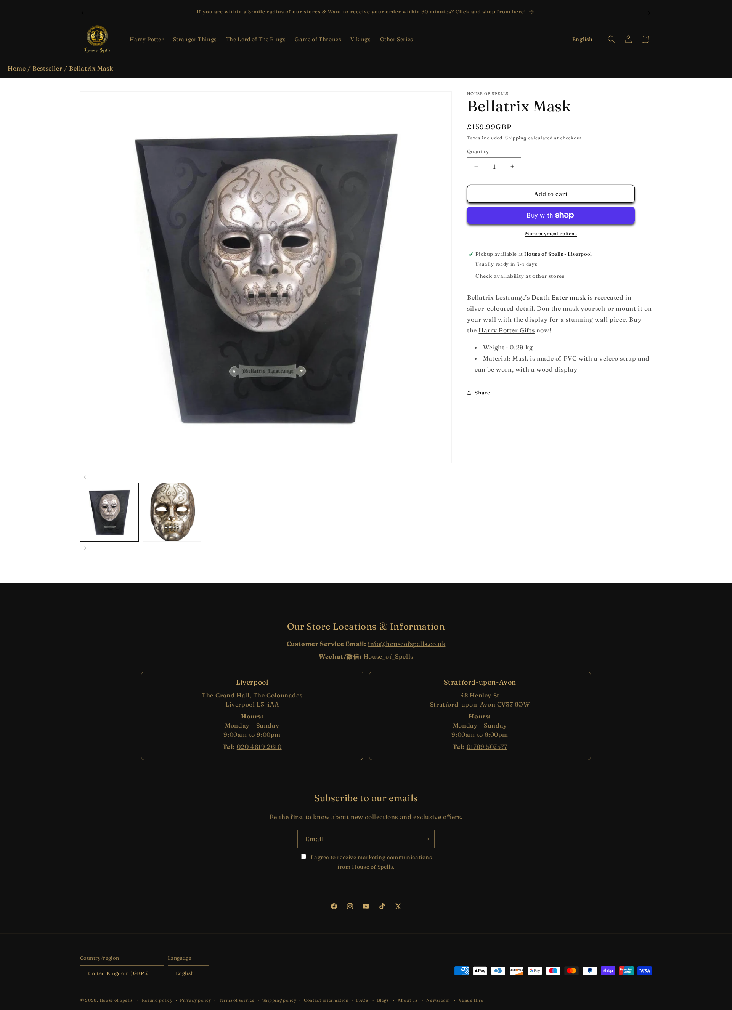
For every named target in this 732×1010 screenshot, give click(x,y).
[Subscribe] (425, 839)
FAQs (362, 1000)
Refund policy (157, 1000)
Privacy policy (195, 1000)
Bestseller (47, 68)
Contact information (326, 1000)
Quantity (478, 151)
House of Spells (116, 1000)
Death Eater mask (558, 297)
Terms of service (237, 1000)
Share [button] (482, 392)
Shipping (516, 138)
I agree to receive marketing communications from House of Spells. (370, 862)
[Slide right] (85, 547)
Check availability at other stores (520, 276)
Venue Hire (471, 1000)
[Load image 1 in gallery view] (109, 512)
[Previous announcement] (82, 12)
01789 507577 (487, 746)
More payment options (551, 233)
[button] (147, 39)
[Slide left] (85, 476)
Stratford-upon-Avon (480, 682)
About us (407, 1000)
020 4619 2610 (259, 746)
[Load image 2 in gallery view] (172, 512)
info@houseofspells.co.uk (406, 644)
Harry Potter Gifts (506, 330)
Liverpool (252, 682)
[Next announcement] (649, 12)
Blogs (383, 1000)
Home (17, 68)
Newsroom (438, 1000)
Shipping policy (279, 1000)
